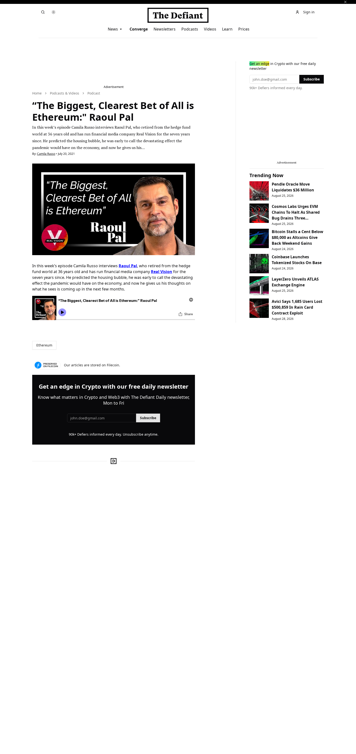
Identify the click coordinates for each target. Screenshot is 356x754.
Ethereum (44, 345)
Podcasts (189, 29)
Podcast (93, 93)
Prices (243, 29)
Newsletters (165, 29)
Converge (139, 29)
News (113, 29)
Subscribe (148, 418)
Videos (210, 29)
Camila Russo (46, 154)
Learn (227, 29)
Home (37, 93)
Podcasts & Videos (64, 93)
